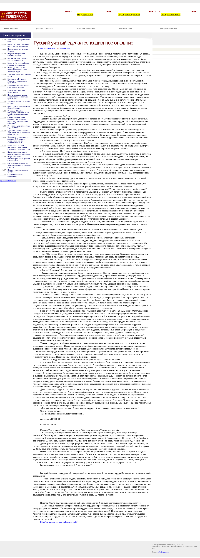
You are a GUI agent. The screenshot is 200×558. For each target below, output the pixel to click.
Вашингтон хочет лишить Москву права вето (18, 59)
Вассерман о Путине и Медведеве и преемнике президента (17, 81)
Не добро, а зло (85, 14)
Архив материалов (8, 180)
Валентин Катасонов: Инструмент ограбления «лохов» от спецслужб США (19, 147)
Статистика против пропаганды (15, 175)
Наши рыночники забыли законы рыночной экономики (19, 153)
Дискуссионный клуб (168, 29)
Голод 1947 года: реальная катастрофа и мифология (18, 45)
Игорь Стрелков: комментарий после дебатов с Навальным (19, 158)
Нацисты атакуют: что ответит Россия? (16, 55)
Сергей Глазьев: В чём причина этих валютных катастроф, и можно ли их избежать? (18, 120)
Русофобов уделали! (129, 14)
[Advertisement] (90, 530)
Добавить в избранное (44, 29)
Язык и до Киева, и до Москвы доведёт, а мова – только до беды (18, 69)
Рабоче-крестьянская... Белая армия (17, 91)
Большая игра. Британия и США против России (18, 86)
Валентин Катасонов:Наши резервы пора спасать (18, 64)
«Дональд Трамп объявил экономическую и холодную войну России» (19, 132)
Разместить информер (86, 29)
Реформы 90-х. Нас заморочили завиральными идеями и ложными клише (18, 113)
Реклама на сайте (125, 29)
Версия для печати (47, 48)
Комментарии (65, 48)
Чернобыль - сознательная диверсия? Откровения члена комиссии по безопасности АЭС (18, 140)
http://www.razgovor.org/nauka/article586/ (59, 522)
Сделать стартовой (10, 29)
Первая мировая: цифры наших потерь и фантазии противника (18, 97)
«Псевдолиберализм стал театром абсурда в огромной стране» (19, 165)
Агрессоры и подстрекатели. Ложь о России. (19, 107)
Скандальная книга (170, 14)
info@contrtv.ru (163, 552)
